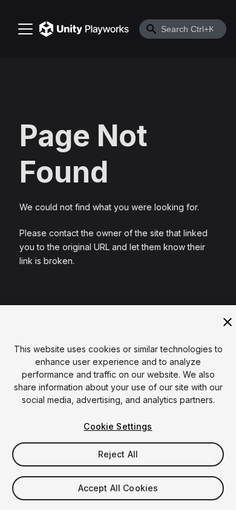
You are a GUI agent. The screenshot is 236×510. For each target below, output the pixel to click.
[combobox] (182, 29)
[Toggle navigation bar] (25, 29)
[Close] (227, 322)
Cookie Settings (118, 426)
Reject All (118, 454)
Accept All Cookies (118, 488)
